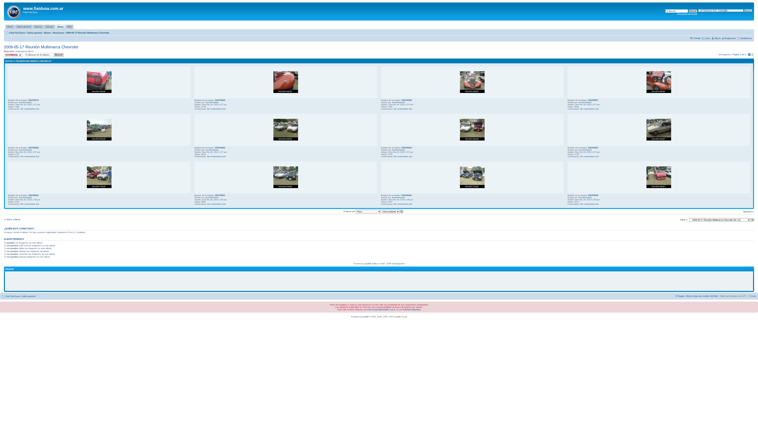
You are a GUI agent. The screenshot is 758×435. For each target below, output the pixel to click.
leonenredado (25, 102)
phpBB (365, 317)
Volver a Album (13, 219)
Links (707, 38)
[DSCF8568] (472, 92)
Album (47, 33)
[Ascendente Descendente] (392, 211)
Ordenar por (349, 211)
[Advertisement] (379, 281)
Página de (739, 54)
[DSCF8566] (99, 140)
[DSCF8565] (285, 140)
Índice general (34, 33)
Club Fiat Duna (17, 33)
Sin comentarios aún (30, 109)
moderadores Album (24, 51)
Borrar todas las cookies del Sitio (702, 296)
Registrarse (730, 38)
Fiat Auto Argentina (411, 309)
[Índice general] (14, 11)
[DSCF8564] (472, 140)
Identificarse (746, 38)
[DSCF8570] (99, 92)
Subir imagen (10, 53)
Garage (697, 38)
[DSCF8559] (658, 187)
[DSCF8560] (472, 187)
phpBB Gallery (371, 263)
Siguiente (747, 211)
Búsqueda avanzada (687, 14)
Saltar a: (684, 219)
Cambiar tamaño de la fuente (749, 32)
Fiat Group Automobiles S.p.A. (381, 309)
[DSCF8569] (285, 92)
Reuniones (58, 33)
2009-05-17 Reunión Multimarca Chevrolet (87, 33)
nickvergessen (398, 263)
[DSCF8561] (285, 187)
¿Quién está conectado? (19, 228)
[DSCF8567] (658, 92)
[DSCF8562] (99, 187)
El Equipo (679, 296)
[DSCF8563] (658, 140)
